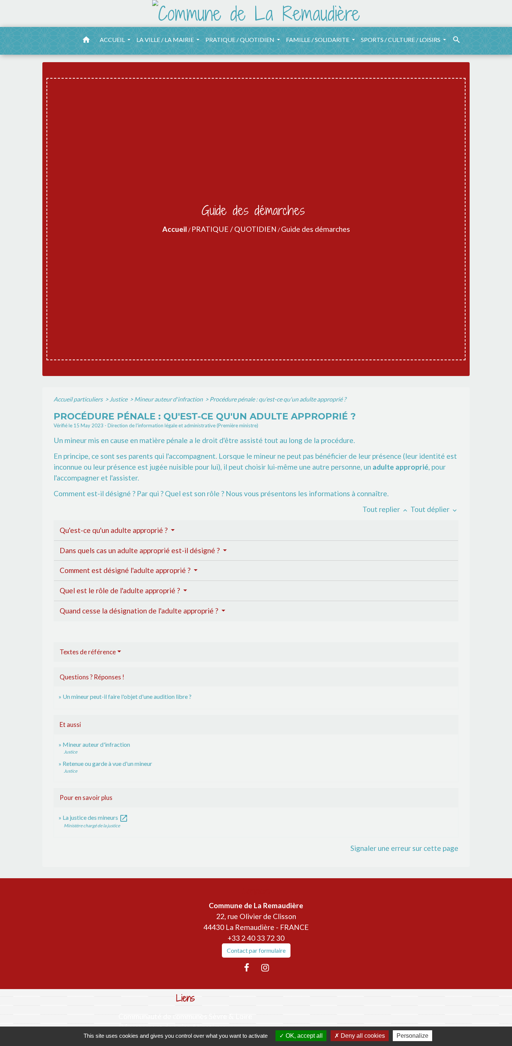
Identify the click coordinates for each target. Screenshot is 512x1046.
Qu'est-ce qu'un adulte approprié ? (114, 530)
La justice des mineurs (95, 817)
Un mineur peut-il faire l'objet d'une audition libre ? (127, 696)
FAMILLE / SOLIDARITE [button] (318, 39)
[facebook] (246, 967)
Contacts (256, 891)
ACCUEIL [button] (113, 39)
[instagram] (265, 967)
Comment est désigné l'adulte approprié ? (126, 570)
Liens (185, 998)
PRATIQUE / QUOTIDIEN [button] (240, 39)
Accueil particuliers (79, 399)
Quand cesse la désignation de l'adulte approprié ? (140, 610)
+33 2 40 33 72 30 (256, 938)
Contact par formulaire (256, 950)
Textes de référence (88, 652)
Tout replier (385, 509)
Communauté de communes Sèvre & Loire (185, 1016)
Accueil (174, 229)
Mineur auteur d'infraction (169, 399)
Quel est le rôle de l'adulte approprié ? (120, 590)
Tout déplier (434, 509)
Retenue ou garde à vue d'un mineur (107, 763)
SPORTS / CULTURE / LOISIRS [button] (401, 39)
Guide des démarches (315, 229)
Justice (119, 399)
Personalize (412, 1036)
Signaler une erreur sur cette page (404, 848)
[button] (86, 40)
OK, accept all (303, 1036)
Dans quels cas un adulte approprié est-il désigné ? (140, 550)
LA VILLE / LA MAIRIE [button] (165, 39)
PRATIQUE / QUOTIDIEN (234, 229)
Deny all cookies (362, 1036)
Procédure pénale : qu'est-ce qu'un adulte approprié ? (278, 399)
